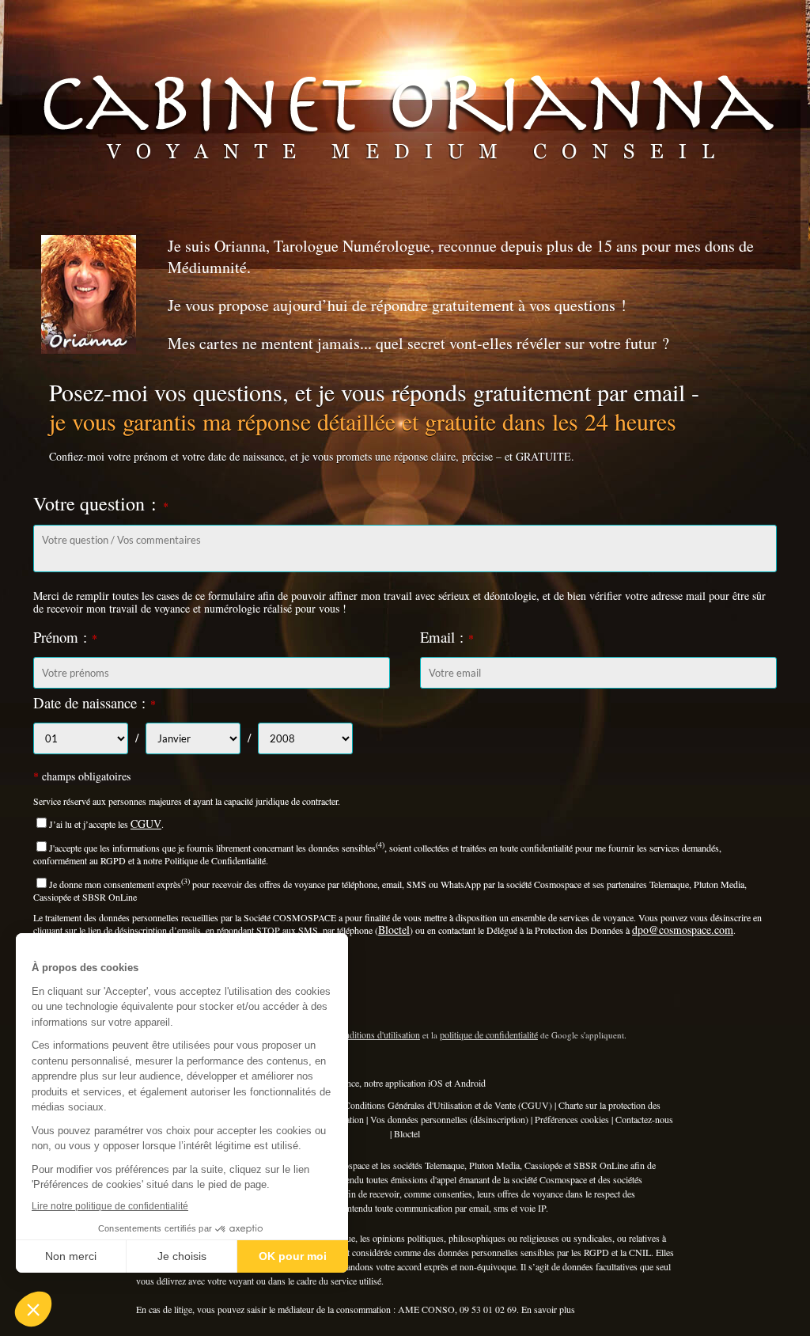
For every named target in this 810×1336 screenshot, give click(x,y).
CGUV (146, 823)
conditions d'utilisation (378, 1034)
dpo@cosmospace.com (682, 929)
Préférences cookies (572, 1119)
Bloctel (394, 929)
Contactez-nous (644, 1119)
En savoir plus (548, 1309)
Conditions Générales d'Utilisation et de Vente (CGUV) (448, 1105)
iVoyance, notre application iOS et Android (405, 1082)
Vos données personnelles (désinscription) (449, 1119)
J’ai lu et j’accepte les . (106, 824)
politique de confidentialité (489, 1034)
